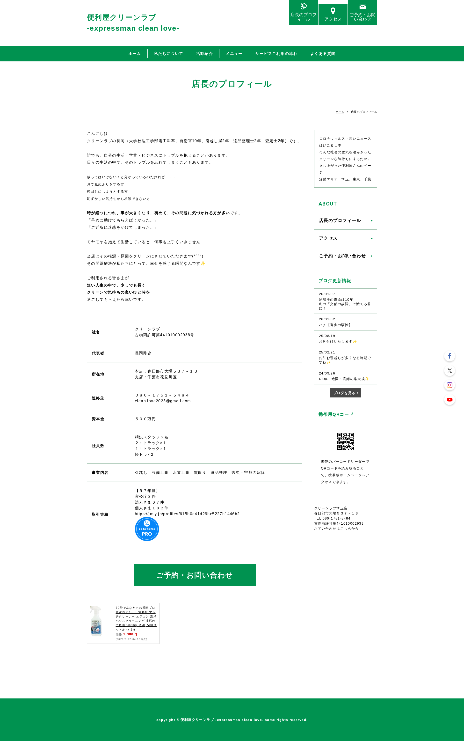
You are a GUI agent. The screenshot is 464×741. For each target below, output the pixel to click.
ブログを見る (344, 393)
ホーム (135, 53)
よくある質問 (322, 53)
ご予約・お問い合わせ (362, 17)
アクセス (333, 19)
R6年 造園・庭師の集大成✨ (344, 379)
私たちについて (168, 53)
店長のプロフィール (303, 17)
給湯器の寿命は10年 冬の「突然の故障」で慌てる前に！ (355, 304)
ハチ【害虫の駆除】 (336, 325)
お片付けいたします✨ (338, 341)
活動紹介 (204, 53)
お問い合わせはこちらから (336, 528)
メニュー (234, 53)
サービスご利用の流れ (276, 53)
